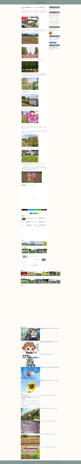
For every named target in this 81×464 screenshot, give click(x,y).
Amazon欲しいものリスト (52, 42)
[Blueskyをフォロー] (32, 213)
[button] (44, 209)
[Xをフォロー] (30, 213)
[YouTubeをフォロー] (35, 213)
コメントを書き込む (34, 265)
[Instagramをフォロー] (33, 213)
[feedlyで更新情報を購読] (36, 213)
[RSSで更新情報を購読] (38, 213)
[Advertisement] (34, 191)
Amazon (50, 32)
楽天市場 (50, 33)
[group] (25, 243)
